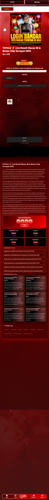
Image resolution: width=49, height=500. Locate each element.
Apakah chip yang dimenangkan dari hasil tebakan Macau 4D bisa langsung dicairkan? (23, 271)
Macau (20, 329)
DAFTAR (37, 2)
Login (15, 497)
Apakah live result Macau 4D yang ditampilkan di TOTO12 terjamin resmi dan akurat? (23, 267)
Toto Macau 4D (8, 333)
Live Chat (42, 497)
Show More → (4, 151)
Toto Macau (13, 329)
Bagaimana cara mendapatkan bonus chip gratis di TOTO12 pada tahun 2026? (22, 255)
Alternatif (34, 497)
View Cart (24, 138)
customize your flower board (24, 85)
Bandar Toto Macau (28, 333)
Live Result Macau (17, 333)
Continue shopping (24, 143)
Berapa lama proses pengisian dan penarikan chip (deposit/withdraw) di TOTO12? (23, 259)
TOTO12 (4, 169)
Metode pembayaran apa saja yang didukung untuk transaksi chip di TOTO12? (22, 263)
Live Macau (32, 329)
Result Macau (41, 329)
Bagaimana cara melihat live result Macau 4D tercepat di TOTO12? (19, 251)
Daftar (24, 497)
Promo (6, 497)
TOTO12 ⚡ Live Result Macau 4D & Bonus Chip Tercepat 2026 (24, 5)
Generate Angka (24, 225)
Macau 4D (26, 329)
